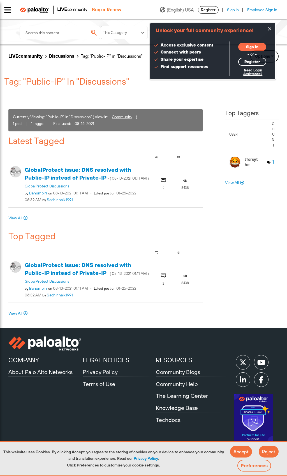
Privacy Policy (146, 458)
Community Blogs (178, 372)
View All (15, 218)
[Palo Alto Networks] (44, 343)
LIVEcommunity (25, 56)
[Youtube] (261, 362)
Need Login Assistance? (252, 72)
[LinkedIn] (243, 379)
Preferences (254, 465)
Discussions (61, 56)
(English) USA (180, 9)
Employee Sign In (262, 10)
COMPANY (23, 360)
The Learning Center (182, 396)
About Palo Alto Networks (40, 372)
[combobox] (60, 32)
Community (122, 117)
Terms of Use (99, 384)
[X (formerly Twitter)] (243, 362)
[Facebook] (261, 379)
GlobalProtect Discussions (47, 186)
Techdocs (168, 420)
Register (208, 10)
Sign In (233, 10)
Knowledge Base (177, 408)
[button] (241, 452)
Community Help (177, 384)
